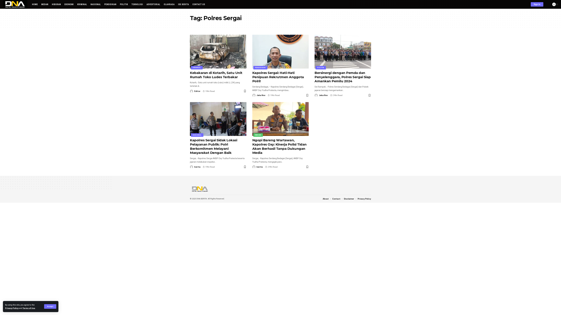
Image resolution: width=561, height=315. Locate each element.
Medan (258, 135)
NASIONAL (197, 135)
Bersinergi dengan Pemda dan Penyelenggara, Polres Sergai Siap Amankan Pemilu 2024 (343, 77)
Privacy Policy (12, 308)
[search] (547, 4)
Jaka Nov (261, 95)
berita (197, 167)
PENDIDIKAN (260, 68)
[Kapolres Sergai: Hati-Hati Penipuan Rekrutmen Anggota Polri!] (280, 52)
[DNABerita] (15, 4)
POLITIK (320, 68)
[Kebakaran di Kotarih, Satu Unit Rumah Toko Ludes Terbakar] (218, 52)
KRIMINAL (197, 68)
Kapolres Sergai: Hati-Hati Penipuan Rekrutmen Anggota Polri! (278, 77)
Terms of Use (29, 308)
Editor (197, 91)
